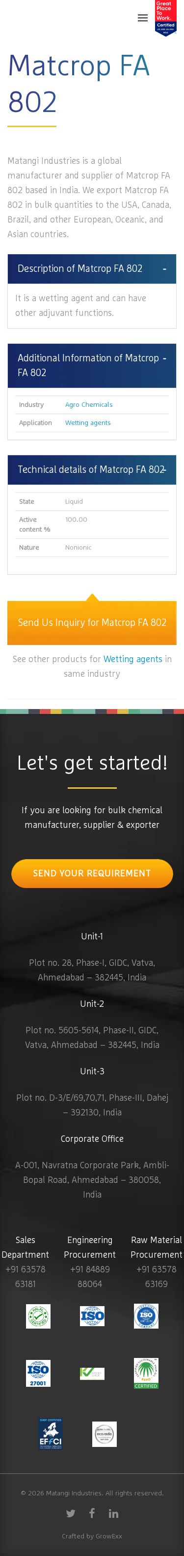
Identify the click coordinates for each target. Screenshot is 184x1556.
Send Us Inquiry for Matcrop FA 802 (92, 623)
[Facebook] (92, 1513)
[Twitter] (70, 1513)
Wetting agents (88, 423)
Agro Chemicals (89, 404)
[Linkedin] (114, 1513)
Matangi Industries (74, 1493)
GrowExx (109, 1536)
